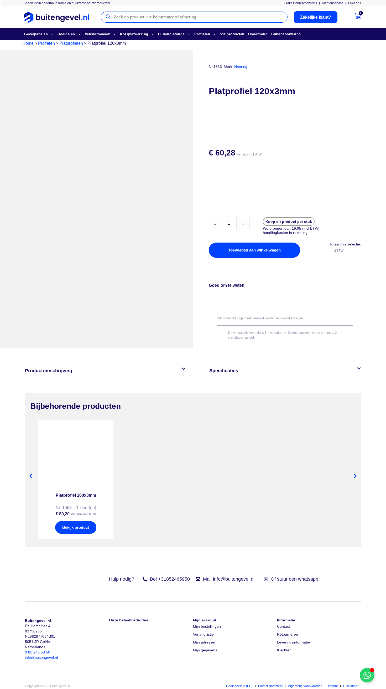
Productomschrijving (48, 370)
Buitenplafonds (171, 34)
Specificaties (223, 370)
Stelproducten (232, 34)
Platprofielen (71, 43)
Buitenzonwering (286, 34)
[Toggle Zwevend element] (367, 675)
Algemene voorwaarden (305, 686)
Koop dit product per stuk (288, 221)
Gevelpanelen (36, 34)
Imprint (333, 686)
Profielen (202, 34)
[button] (105, 370)
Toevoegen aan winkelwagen (254, 250)
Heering (240, 66)
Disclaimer (350, 686)
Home (28, 43)
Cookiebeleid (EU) (239, 686)
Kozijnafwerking (134, 34)
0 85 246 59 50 (37, 652)
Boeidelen (66, 34)
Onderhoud (258, 34)
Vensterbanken (98, 34)
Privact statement (270, 686)
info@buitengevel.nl (41, 657)
